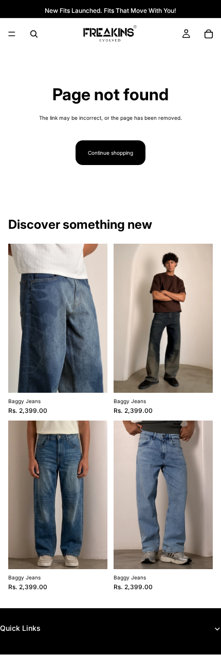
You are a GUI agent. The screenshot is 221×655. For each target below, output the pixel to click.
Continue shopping (110, 153)
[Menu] (12, 34)
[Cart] (208, 34)
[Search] (34, 34)
